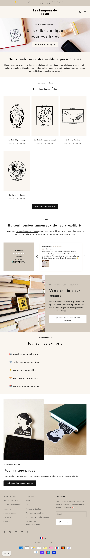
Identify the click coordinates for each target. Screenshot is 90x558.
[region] (61, 256)
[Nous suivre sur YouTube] (22, 532)
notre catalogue (66, 68)
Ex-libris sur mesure (12, 504)
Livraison (30, 496)
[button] (37, 256)
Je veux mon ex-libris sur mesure (68, 319)
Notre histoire (10, 496)
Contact (7, 521)
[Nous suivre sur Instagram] (10, 532)
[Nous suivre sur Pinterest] (16, 532)
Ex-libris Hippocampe (17, 140)
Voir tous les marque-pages (20, 483)
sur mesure (57, 71)
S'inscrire (63, 522)
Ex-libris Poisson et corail (45, 140)
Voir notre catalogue (45, 44)
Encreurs (7, 509)
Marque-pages (10, 513)
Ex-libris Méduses (17, 195)
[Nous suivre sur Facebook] (5, 532)
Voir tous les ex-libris (45, 206)
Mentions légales (33, 509)
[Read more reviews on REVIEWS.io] (18, 262)
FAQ (28, 500)
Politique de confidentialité (38, 517)
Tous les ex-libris (11, 500)
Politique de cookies (35, 513)
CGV (28, 504)
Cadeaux (7, 517)
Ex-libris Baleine (73, 140)
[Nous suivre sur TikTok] (27, 532)
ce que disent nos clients (27, 231)
